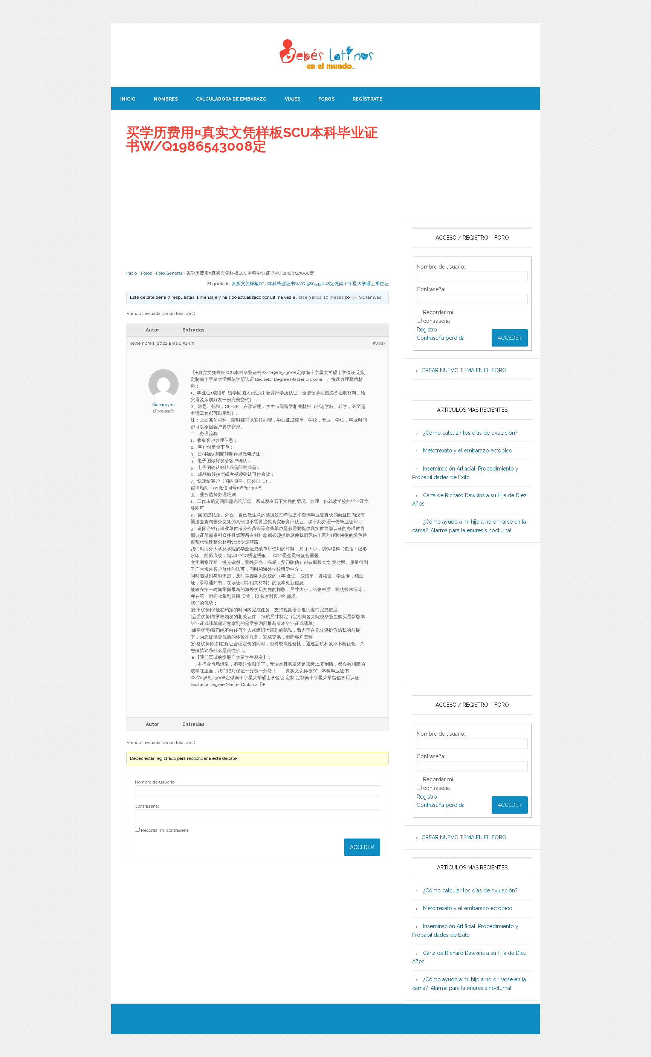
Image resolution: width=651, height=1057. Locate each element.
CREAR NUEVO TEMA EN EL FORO (464, 370)
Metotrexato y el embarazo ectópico (467, 451)
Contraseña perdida (441, 338)
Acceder (362, 847)
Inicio (131, 273)
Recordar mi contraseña (165, 830)
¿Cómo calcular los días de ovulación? (470, 433)
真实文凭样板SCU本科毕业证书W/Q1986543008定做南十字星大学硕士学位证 (310, 283)
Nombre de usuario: (155, 782)
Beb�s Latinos (325, 55)
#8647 (379, 343)
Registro (427, 330)
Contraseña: (147, 806)
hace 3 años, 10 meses (321, 297)
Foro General (169, 273)
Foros (146, 273)
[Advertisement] (257, 211)
